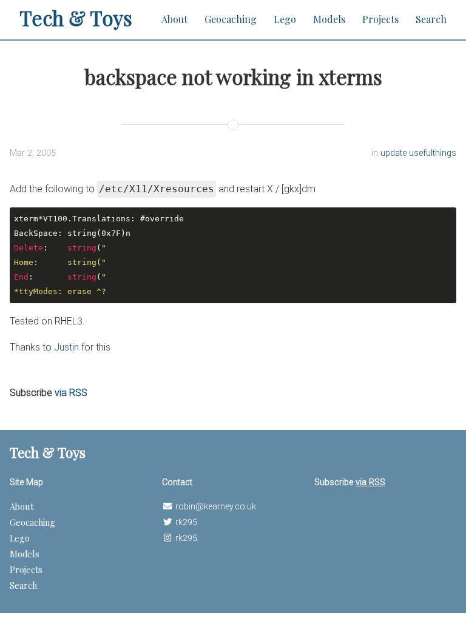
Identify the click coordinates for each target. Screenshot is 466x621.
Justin (66, 347)
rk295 (186, 522)
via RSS (71, 392)
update (394, 153)
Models (329, 19)
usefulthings (432, 153)
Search (431, 19)
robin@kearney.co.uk (215, 507)
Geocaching (230, 19)
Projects (380, 19)
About (174, 19)
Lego (285, 19)
